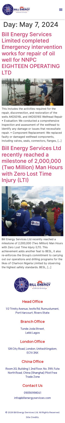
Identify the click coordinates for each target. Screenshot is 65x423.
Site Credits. (32, 417)
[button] (61, 9)
